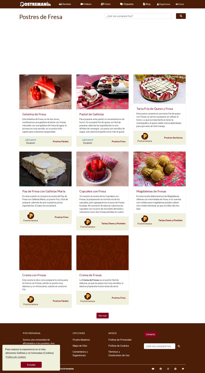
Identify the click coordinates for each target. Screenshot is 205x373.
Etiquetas (128, 4)
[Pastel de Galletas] (102, 92)
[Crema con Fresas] (45, 252)
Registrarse (164, 4)
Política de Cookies (118, 345)
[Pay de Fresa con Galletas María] (45, 169)
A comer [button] (31, 365)
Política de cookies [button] (16, 357)
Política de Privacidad (119, 339)
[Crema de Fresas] (102, 252)
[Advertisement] (102, 49)
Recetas (66, 4)
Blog (147, 4)
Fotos (107, 4)
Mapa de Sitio (80, 345)
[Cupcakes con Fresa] (102, 169)
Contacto (150, 334)
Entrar (181, 4)
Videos (87, 4)
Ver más (102, 315)
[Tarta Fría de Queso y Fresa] (159, 89)
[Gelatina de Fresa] (45, 92)
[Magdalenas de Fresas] (159, 169)
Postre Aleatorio (81, 339)
